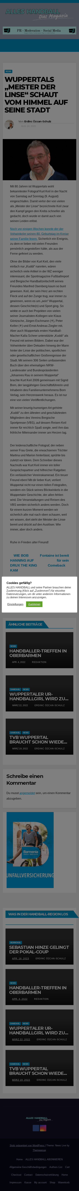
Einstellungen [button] (15, 604)
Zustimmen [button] (34, 604)
